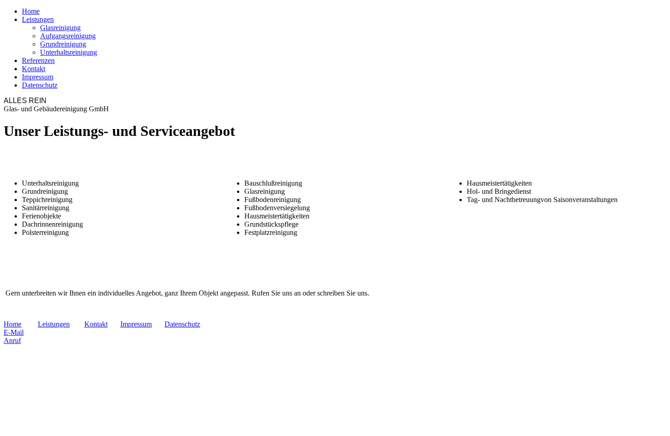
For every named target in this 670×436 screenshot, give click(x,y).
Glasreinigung (60, 27)
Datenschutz (39, 85)
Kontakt (33, 69)
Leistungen (38, 19)
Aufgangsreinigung (68, 36)
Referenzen (38, 60)
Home (31, 11)
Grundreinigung (63, 44)
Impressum (37, 77)
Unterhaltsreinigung (68, 52)
